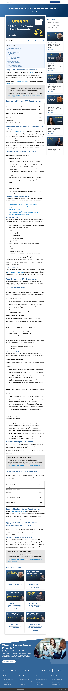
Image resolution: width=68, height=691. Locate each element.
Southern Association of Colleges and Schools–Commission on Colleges (23, 204)
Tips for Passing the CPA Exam (12, 59)
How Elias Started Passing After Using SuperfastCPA (54, 149)
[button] (20, 40)
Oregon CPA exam (9, 83)
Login (45, 2)
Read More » (51, 49)
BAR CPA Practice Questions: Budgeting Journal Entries (15, 626)
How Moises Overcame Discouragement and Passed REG (35, 605)
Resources (39, 2)
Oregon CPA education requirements (18, 131)
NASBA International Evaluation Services (15, 272)
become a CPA (31, 72)
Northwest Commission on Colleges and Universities (19, 211)
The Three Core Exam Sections (14, 57)
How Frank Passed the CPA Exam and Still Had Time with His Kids (15, 584)
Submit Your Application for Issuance (15, 65)
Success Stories (29, 2)
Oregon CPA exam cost (12, 473)
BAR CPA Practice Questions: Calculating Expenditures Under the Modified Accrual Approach (35, 627)
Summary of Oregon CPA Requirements (14, 48)
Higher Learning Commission (14, 209)
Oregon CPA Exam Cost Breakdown (13, 61)
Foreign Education (12, 54)
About (35, 2)
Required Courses (12, 53)
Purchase (22, 2)
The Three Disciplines (13, 58)
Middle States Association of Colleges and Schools (19, 214)
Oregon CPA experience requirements (18, 511)
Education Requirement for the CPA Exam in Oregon (16, 49)
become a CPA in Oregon (22, 81)
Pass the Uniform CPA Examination (13, 56)
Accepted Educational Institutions (14, 52)
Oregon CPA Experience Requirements (14, 62)
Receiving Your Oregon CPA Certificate (15, 66)
